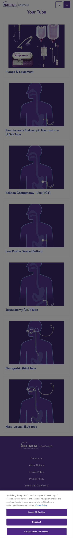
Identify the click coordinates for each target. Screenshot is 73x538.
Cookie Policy (41, 505)
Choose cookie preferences (36, 532)
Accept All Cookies (36, 512)
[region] (36, 514)
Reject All (36, 522)
